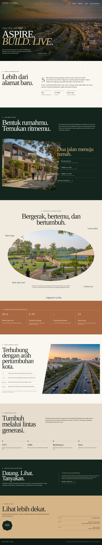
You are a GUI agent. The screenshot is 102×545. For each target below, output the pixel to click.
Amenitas (80, 3)
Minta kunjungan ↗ (95, 3)
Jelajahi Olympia (42, 53)
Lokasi (86, 3)
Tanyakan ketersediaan (63, 180)
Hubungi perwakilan (67, 481)
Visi (69, 3)
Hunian (74, 3)
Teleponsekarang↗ (7, 525)
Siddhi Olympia (10, 3)
